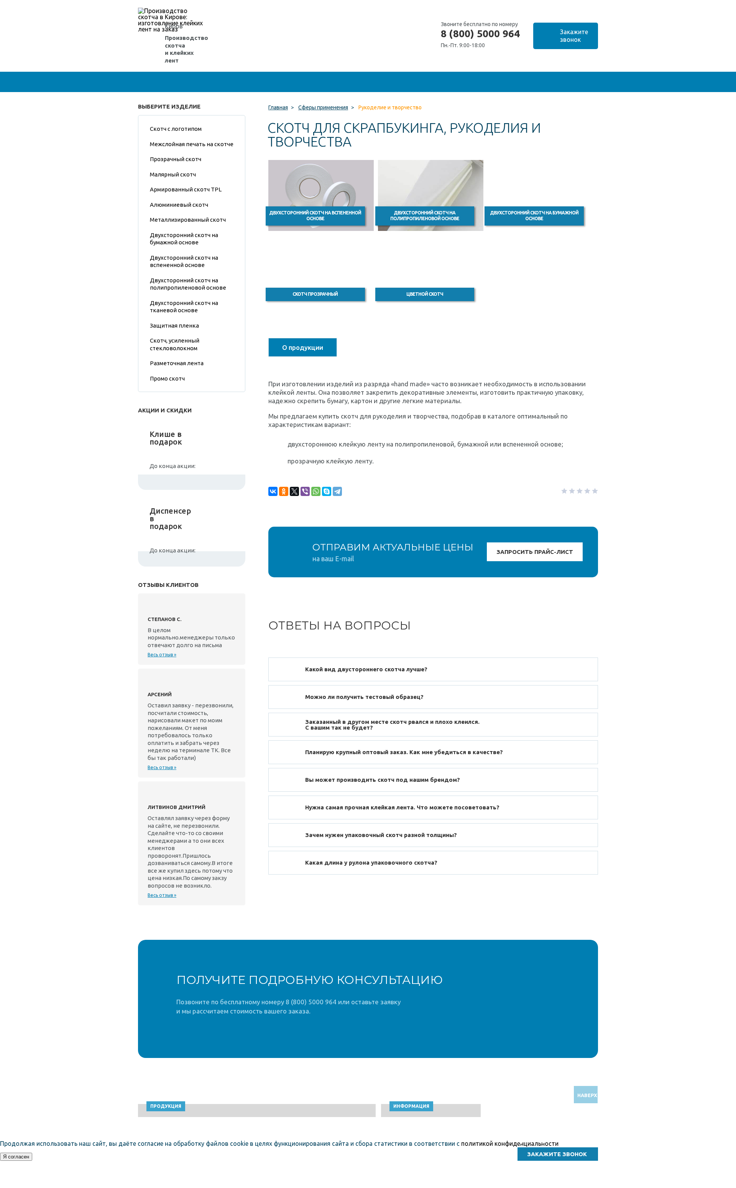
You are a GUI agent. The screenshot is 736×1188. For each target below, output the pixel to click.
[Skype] (326, 491)
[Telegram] (337, 491)
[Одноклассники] (283, 491)
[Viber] (305, 491)
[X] (294, 491)
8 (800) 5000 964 (480, 34)
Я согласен (16, 1157)
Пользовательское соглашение (544, 1184)
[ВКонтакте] (273, 491)
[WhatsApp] (315, 491)
